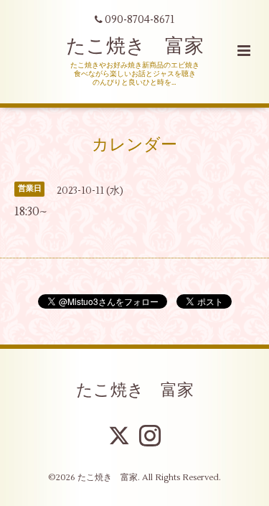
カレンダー (134, 144)
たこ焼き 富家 (135, 46)
